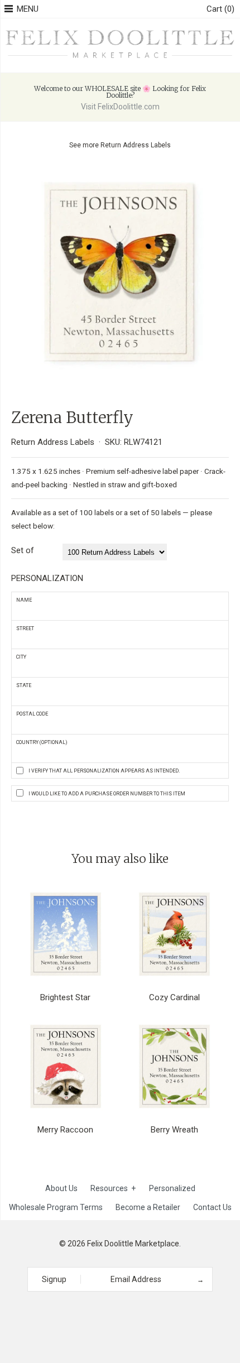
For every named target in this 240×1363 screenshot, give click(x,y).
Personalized (172, 1188)
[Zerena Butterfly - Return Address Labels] (120, 175)
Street (25, 628)
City (21, 657)
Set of (22, 550)
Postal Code (32, 714)
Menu (28, 9)
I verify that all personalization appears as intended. (104, 771)
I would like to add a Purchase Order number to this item (106, 793)
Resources (113, 1188)
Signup (54, 1279)
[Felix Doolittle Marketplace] (120, 31)
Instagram (116, 1311)
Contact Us (212, 1207)
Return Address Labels (135, 145)
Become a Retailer (148, 1207)
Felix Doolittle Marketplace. (134, 1243)
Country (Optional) (42, 742)
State (23, 685)
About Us (61, 1188)
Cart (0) (220, 9)
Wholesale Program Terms (56, 1207)
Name (24, 600)
